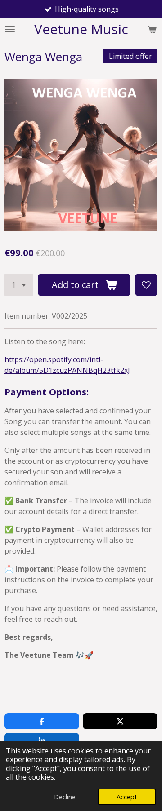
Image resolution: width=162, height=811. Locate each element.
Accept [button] (127, 797)
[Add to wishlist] (146, 285)
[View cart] (152, 29)
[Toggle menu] (10, 29)
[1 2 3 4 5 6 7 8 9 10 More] (18, 285)
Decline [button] (65, 797)
